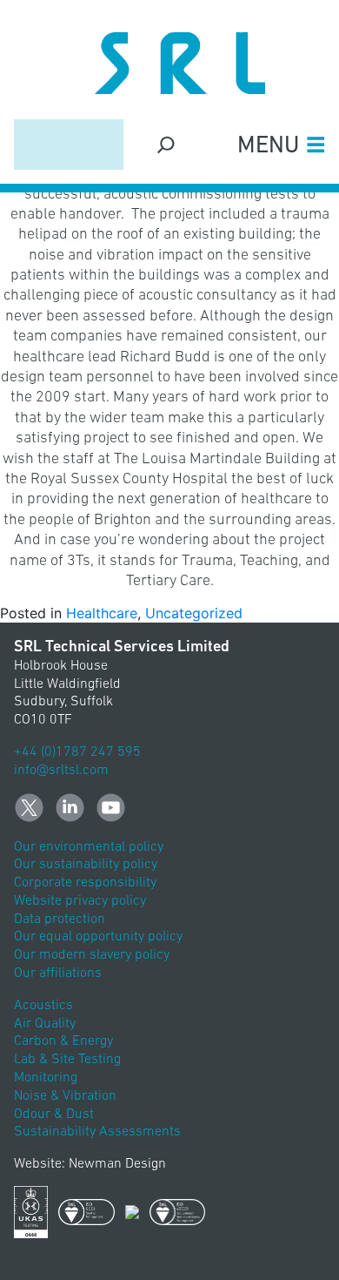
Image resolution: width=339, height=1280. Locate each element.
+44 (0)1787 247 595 (77, 750)
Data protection (59, 918)
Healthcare (101, 613)
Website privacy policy (80, 899)
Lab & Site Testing (67, 1058)
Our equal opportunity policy (98, 935)
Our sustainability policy (85, 863)
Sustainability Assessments (97, 1130)
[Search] (166, 144)
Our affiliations (58, 972)
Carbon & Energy (63, 1040)
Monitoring (45, 1076)
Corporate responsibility (85, 881)
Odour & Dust (54, 1113)
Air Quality (45, 1022)
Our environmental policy (88, 845)
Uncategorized (194, 613)
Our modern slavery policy (92, 953)
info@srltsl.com (61, 769)
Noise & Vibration (65, 1094)
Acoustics (43, 1004)
